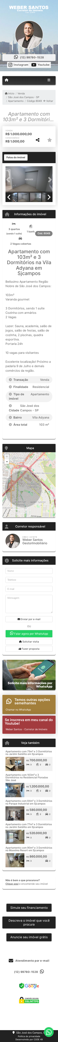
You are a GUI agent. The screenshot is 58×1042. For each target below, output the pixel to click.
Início (11, 93)
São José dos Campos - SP (23, 97)
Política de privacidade (29, 1036)
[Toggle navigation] (49, 80)
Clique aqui (12, 883)
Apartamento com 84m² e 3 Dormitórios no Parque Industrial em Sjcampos (28, 802)
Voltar (49, 100)
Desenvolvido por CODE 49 (29, 1039)
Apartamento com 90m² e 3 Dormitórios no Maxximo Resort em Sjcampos (28, 849)
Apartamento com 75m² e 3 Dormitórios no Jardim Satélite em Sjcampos (28, 753)
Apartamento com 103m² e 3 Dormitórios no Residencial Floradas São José (26, 777)
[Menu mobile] (6, 80)
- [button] (7, 461)
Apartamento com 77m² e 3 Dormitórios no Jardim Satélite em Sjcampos (28, 826)
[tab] (16, 157)
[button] (9, 179)
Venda (21, 93)
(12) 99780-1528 (32, 57)
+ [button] (7, 456)
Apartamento (16, 100)
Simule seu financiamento (29, 908)
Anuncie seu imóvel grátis (29, 937)
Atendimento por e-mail (32, 960)
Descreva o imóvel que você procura (29, 922)
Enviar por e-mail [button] (30, 619)
